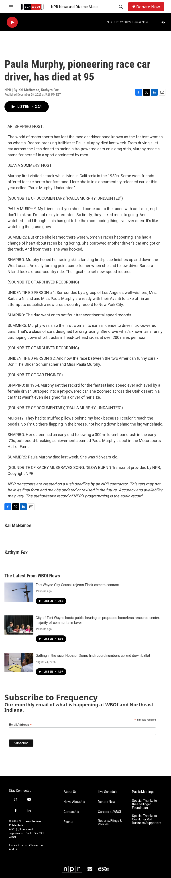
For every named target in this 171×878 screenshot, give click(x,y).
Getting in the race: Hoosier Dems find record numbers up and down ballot (93, 655)
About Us (70, 792)
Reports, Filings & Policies (110, 822)
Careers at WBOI (109, 812)
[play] (12, 22)
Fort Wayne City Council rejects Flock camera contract (77, 585)
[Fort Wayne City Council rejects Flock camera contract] (18, 592)
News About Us (74, 802)
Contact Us (71, 812)
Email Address (20, 725)
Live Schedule (107, 792)
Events (68, 822)
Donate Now (148, 6)
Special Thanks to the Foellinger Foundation (144, 804)
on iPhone (31, 845)
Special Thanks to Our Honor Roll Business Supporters (146, 819)
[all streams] (164, 22)
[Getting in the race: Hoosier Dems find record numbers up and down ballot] (18, 662)
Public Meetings (143, 792)
